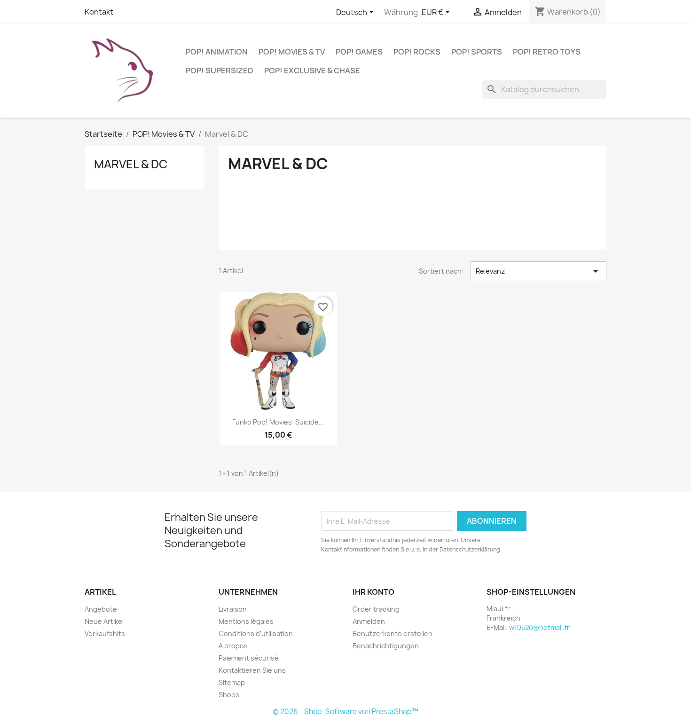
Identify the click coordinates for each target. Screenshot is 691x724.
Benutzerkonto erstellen (392, 633)
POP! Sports (476, 52)
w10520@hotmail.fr (539, 627)
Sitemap (232, 682)
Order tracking (376, 609)
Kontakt (99, 12)
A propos (233, 645)
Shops (229, 694)
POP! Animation (217, 52)
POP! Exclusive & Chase (312, 70)
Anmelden (369, 621)
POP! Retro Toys (547, 52)
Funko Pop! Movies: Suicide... (278, 421)
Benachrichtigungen (386, 645)
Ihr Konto (373, 592)
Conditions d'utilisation (256, 633)
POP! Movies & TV (292, 52)
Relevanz (538, 271)
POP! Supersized (219, 70)
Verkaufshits (105, 633)
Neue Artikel (104, 621)
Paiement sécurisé (249, 657)
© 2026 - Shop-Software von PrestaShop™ (345, 711)
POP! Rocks (416, 52)
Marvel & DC (130, 164)
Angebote (101, 609)
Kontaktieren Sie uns (252, 670)
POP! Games (359, 52)
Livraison (233, 609)
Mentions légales (246, 621)
